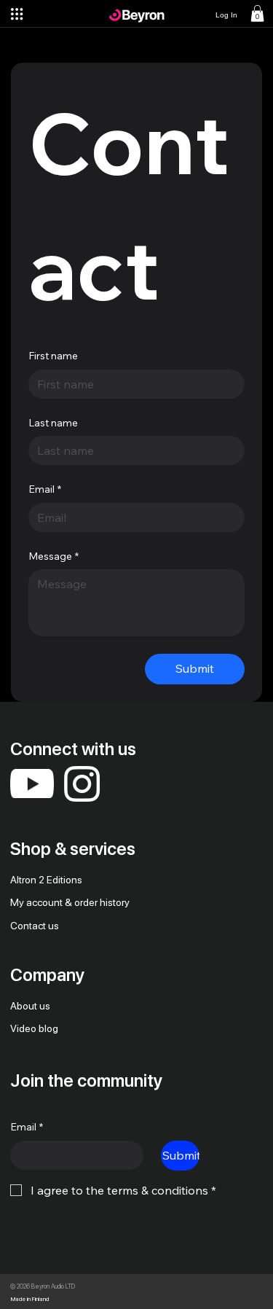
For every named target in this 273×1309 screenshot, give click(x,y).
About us (30, 1006)
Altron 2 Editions (46, 880)
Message (53, 556)
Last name (53, 422)
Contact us (34, 925)
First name (53, 355)
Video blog (34, 1028)
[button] (257, 13)
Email (44, 489)
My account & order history (70, 902)
